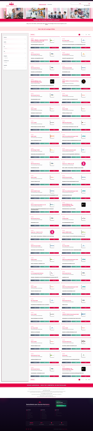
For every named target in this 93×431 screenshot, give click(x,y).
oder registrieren (87, 5)
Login (80, 3)
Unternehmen (49, 4)
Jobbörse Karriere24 (42, 4)
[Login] (89, 3)
